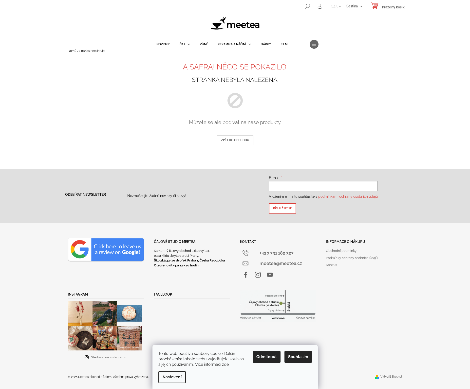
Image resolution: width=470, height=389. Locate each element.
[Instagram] (257, 275)
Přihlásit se (282, 208)
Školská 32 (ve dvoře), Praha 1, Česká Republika (189, 260)
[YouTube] (270, 275)
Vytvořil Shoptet (391, 376)
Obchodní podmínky (341, 251)
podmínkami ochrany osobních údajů (348, 196)
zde (225, 364)
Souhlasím (298, 356)
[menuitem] (163, 44)
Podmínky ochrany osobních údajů (352, 258)
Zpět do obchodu (235, 140)
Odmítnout (266, 356)
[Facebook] (245, 275)
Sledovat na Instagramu (108, 357)
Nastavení (172, 377)
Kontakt (331, 265)
